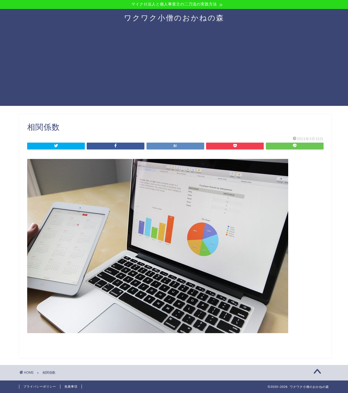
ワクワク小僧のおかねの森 (174, 17)
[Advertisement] (174, 68)
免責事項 (70, 386)
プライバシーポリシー (39, 386)
